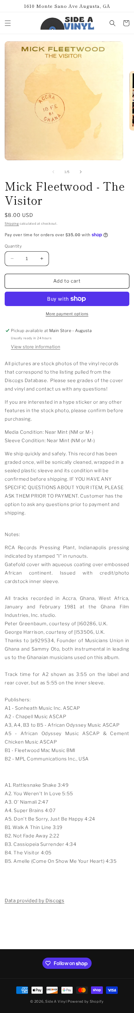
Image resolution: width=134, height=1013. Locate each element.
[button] (8, 23)
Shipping (12, 223)
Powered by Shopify (86, 1001)
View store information (35, 346)
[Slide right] (81, 172)
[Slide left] (53, 172)
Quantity (13, 245)
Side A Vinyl (56, 1001)
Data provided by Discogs (34, 900)
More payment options (67, 313)
